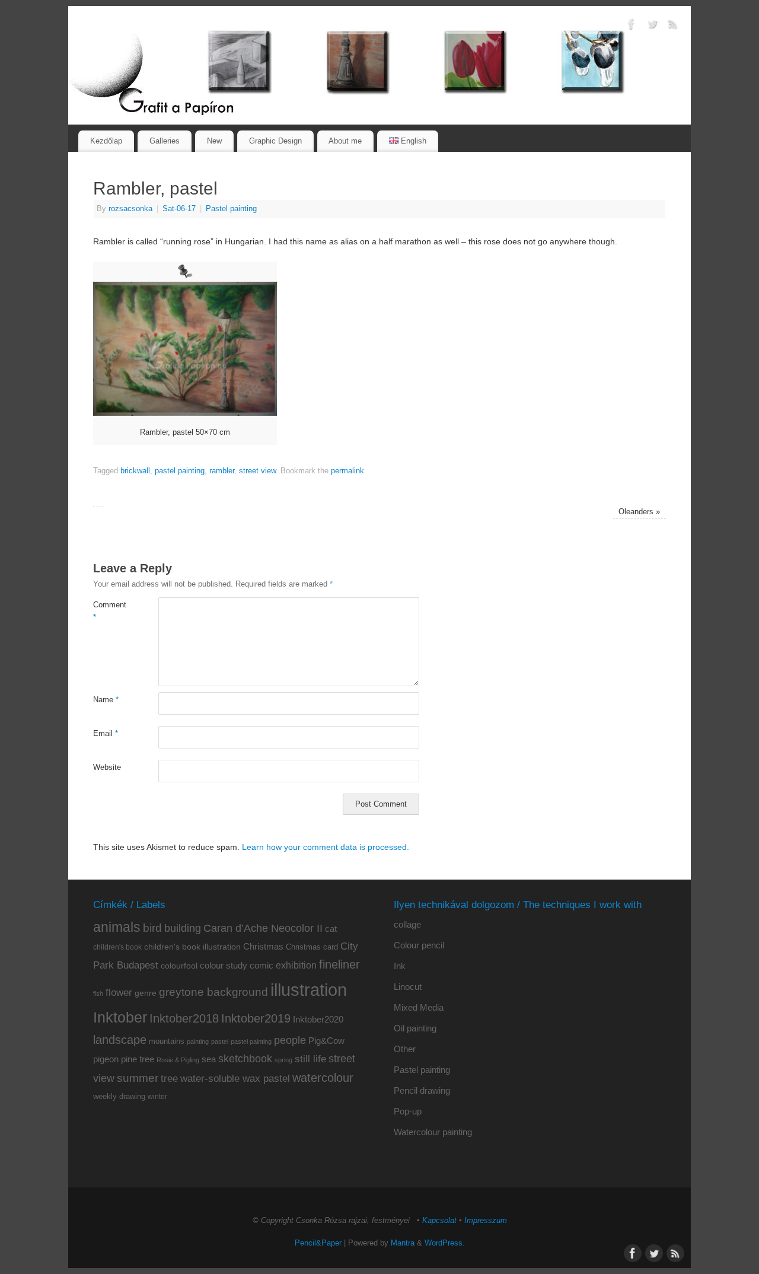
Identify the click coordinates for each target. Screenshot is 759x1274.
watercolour (322, 1077)
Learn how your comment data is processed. (325, 847)
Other (405, 1049)
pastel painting (180, 471)
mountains (166, 1041)
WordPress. (445, 1243)
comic (261, 965)
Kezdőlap (106, 140)
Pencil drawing (422, 1090)
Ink (400, 966)
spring (283, 1059)
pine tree (137, 1059)
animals (117, 927)
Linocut (408, 987)
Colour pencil (419, 945)
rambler (221, 471)
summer (137, 1078)
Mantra (402, 1243)
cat (331, 928)
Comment (109, 611)
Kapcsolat (439, 1220)
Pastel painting (231, 209)
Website (107, 767)
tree (169, 1078)
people (290, 1040)
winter (157, 1097)
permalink (347, 471)
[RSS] (673, 26)
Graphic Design (275, 140)
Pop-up (408, 1111)
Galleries (164, 140)
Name (106, 700)
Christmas (263, 946)
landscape (119, 1039)
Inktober (120, 1017)
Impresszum (485, 1220)
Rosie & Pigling (178, 1059)
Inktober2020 (318, 1019)
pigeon (106, 1059)
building (182, 928)
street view (257, 471)
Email (105, 734)
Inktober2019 (256, 1018)
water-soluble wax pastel (235, 1078)
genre (146, 993)
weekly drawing (119, 1096)
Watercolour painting (433, 1132)
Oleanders (639, 512)
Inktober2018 (184, 1018)
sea (209, 1059)
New (214, 140)
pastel (219, 1041)
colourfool (179, 965)
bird (152, 928)
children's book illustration (192, 946)
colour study (223, 965)
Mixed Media (419, 1007)
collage (407, 924)
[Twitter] (652, 26)
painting (198, 1041)
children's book (117, 947)
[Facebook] (631, 26)
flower (119, 992)
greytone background (213, 992)
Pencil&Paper (318, 1243)
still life (310, 1059)
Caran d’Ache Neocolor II (263, 928)
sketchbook (245, 1059)
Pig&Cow (326, 1041)
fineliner (339, 964)
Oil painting (415, 1028)
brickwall (135, 471)
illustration (308, 989)
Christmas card (312, 946)
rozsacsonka (130, 209)
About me (345, 140)
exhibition (296, 965)
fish (98, 993)
